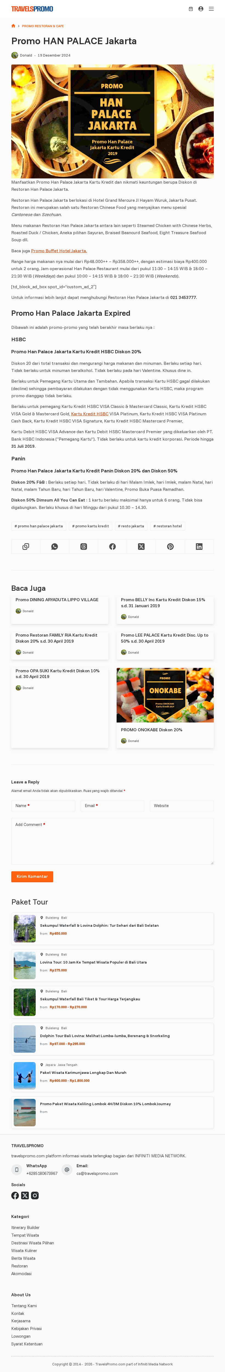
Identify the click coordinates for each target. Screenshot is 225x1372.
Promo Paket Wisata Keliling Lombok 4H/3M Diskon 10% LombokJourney (105, 1103)
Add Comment (30, 824)
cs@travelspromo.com (97, 1173)
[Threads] (83, 547)
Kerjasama (20, 1320)
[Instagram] (35, 1195)
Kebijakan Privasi (26, 1328)
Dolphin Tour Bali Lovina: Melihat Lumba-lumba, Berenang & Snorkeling (105, 1035)
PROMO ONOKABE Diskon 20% (151, 729)
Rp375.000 (58, 970)
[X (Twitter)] (141, 547)
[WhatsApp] (54, 547)
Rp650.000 (58, 933)
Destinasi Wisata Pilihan (32, 1242)
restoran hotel (167, 525)
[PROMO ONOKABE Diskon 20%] (165, 695)
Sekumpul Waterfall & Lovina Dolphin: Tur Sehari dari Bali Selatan (99, 925)
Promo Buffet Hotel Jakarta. (59, 250)
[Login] (200, 8)
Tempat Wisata (25, 1235)
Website (161, 805)
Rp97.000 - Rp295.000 (67, 1043)
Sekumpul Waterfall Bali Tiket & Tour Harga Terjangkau (90, 998)
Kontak (17, 1313)
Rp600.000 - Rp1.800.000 (69, 1080)
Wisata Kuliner (24, 1250)
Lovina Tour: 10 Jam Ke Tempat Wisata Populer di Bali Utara (93, 962)
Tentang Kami (24, 1305)
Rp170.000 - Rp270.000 (68, 1007)
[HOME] (13, 26)
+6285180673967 (41, 1173)
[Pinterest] (170, 547)
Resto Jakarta (131, 525)
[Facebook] (112, 547)
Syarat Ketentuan (27, 1343)
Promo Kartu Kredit (90, 525)
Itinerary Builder (25, 1227)
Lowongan (20, 1336)
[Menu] (211, 8)
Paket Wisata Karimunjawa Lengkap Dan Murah (83, 1072)
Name (22, 805)
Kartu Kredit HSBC (89, 413)
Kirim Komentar (32, 876)
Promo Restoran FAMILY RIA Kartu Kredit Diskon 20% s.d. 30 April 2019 (56, 638)
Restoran (19, 1266)
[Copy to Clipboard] (26, 547)
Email (91, 805)
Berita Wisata (23, 1258)
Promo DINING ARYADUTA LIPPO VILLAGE (57, 599)
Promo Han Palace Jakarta (39, 525)
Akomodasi (21, 1273)
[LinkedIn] (199, 547)
